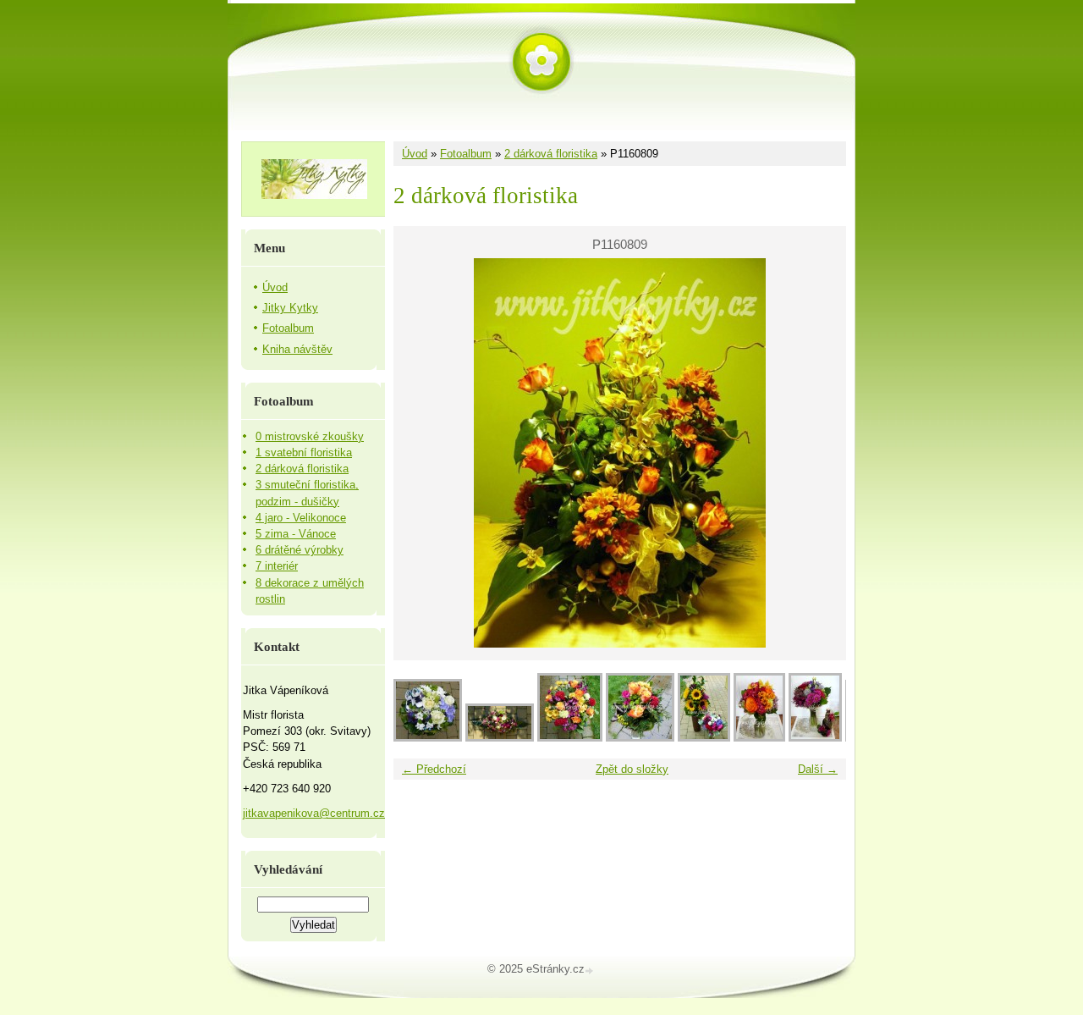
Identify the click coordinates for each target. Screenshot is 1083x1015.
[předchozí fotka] (421, 453)
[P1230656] (569, 737)
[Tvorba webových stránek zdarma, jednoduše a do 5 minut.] (590, 970)
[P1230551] (759, 737)
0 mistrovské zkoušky (310, 436)
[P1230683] (499, 737)
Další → (818, 769)
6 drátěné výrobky (300, 549)
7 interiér (277, 566)
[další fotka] (819, 453)
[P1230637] (640, 737)
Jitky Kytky (290, 307)
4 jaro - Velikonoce (301, 517)
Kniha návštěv (297, 349)
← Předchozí (434, 769)
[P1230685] (427, 737)
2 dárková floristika (550, 153)
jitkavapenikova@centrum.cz (314, 813)
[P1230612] (704, 737)
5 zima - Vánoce (296, 533)
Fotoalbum (466, 153)
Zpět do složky (632, 769)
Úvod (414, 153)
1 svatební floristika (304, 452)
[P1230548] (815, 737)
